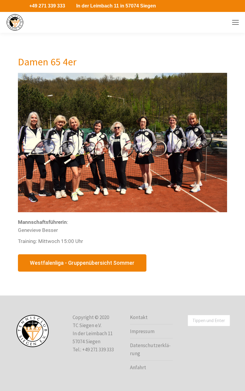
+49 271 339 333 (47, 5)
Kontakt (139, 317)
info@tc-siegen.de (207, 22)
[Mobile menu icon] (235, 22)
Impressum (142, 331)
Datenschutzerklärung (150, 349)
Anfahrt (138, 367)
